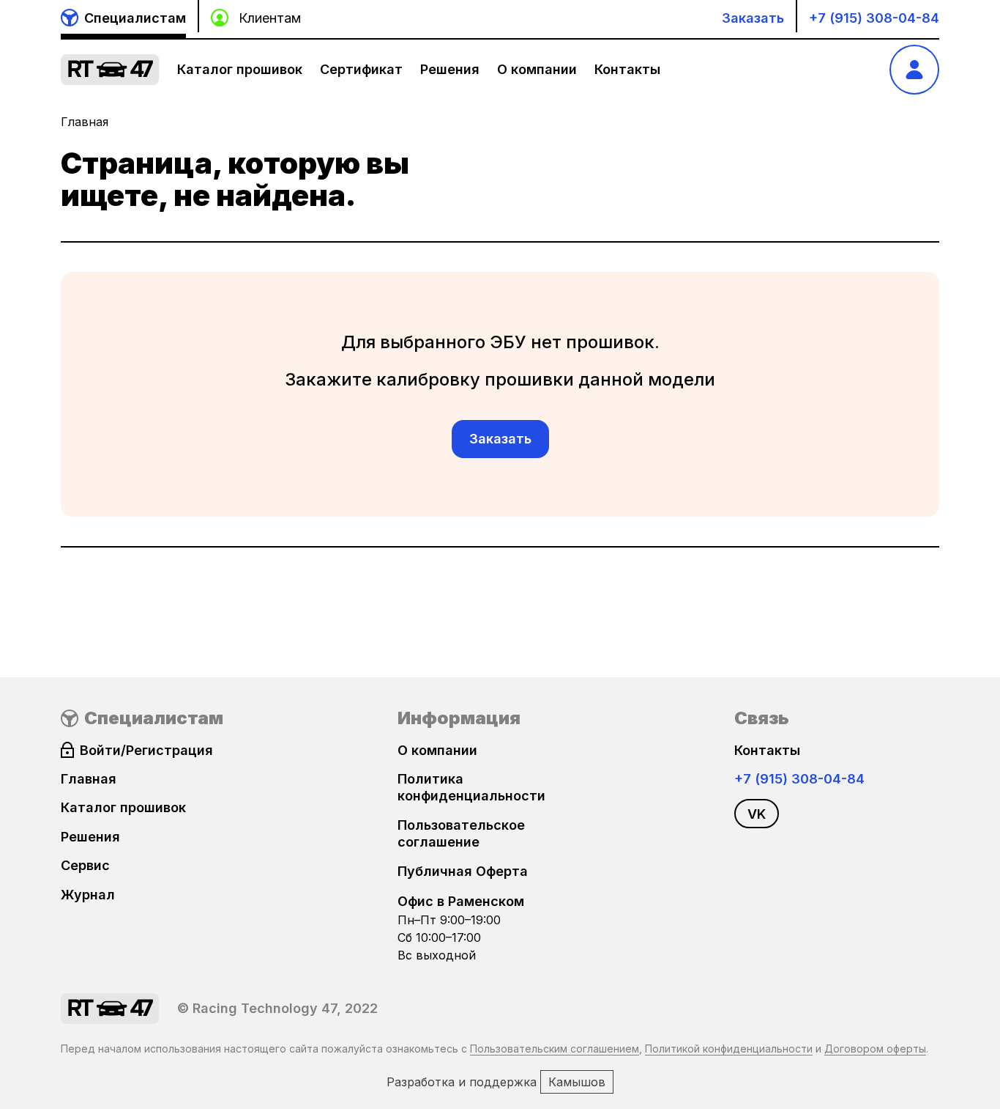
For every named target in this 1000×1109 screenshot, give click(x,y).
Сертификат (361, 69)
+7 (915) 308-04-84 (874, 18)
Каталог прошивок (239, 69)
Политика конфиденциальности (471, 787)
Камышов (576, 1082)
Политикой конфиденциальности (729, 1048)
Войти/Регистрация (146, 750)
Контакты (627, 69)
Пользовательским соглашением (554, 1048)
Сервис (85, 865)
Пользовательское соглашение (461, 833)
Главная (84, 121)
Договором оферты (875, 1048)
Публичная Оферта (463, 871)
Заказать (753, 18)
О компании (537, 69)
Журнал (88, 894)
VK (756, 814)
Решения (450, 69)
